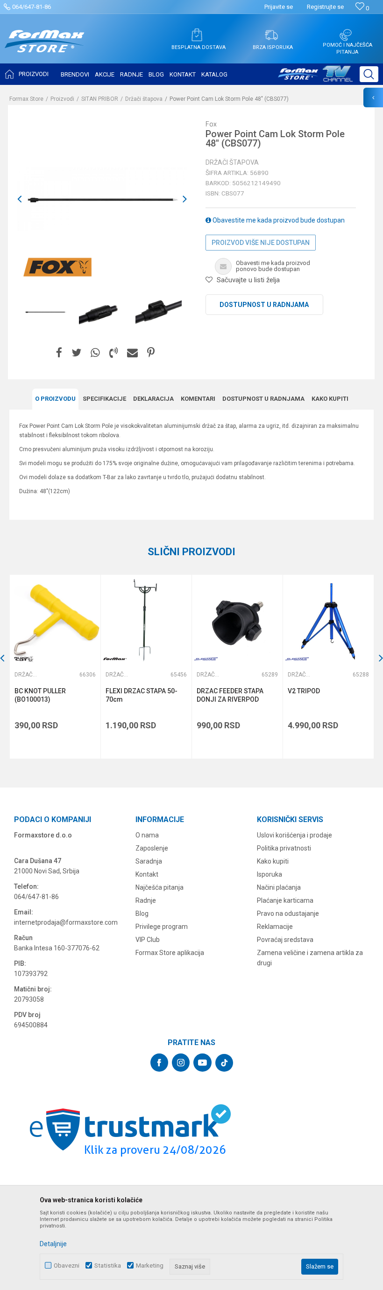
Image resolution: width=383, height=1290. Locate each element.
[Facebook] (59, 353)
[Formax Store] (45, 48)
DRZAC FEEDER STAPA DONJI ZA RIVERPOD (230, 695)
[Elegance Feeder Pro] (206, 659)
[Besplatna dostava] (196, 35)
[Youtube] (202, 1062)
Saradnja (148, 861)
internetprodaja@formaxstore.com (66, 922)
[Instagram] (181, 1062)
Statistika (107, 1265)
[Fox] (57, 267)
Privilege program (161, 926)
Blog (142, 913)
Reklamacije (275, 926)
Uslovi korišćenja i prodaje (294, 835)
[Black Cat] (23, 659)
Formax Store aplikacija (169, 952)
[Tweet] (76, 353)
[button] (369, 74)
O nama (147, 835)
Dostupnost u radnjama (264, 304)
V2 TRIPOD (304, 691)
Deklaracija (153, 398)
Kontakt (146, 874)
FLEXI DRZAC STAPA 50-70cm (141, 695)
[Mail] (132, 353)
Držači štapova (144, 99)
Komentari (198, 398)
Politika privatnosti (284, 848)
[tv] (315, 77)
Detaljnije (53, 1244)
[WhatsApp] (95, 353)
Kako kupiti (330, 398)
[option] (45, 311)
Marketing (149, 1265)
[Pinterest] (151, 353)
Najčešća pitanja (159, 887)
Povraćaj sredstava (285, 939)
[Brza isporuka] (271, 35)
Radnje (145, 900)
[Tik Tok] (224, 1063)
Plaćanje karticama (285, 900)
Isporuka (269, 874)
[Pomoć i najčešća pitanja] (345, 35)
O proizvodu (55, 398)
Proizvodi (62, 99)
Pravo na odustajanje (288, 913)
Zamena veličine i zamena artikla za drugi (310, 958)
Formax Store (26, 99)
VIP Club (147, 939)
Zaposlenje (151, 848)
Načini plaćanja (279, 887)
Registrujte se (325, 6)
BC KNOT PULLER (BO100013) (40, 695)
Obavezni (66, 1265)
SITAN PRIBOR (99, 99)
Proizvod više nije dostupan (261, 242)
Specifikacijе (104, 398)
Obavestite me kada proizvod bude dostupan (278, 220)
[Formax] (115, 659)
